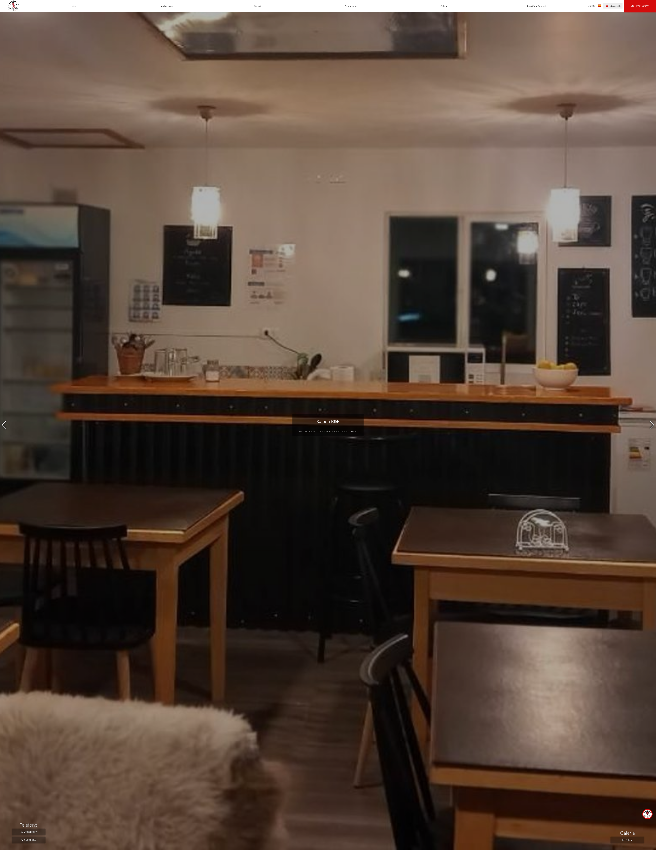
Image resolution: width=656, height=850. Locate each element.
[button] (652, 425)
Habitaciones (166, 6)
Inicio (73, 6)
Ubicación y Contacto (536, 6)
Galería (443, 6)
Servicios (258, 6)
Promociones (351, 6)
